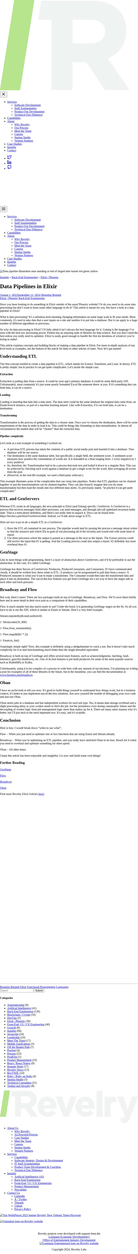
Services (12, 101)
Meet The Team (16, 1040)
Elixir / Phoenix (49, 277)
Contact (11, 150)
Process (11, 1053)
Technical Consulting (19, 1082)
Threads (19, 1202)
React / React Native (19, 1063)
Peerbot (11, 1050)
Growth (11, 1027)
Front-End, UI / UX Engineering (25, 1024)
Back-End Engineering (25, 277)
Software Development (27, 105)
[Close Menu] (3, 94)
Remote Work (15, 1066)
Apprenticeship (15, 1004)
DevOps (12, 1017)
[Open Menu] (3, 209)
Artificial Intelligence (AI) (29, 1176)
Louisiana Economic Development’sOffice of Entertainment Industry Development (69, 1238)
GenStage (5, 769)
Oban (3, 787)
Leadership (13, 1037)
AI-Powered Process (26, 1134)
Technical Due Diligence (28, 114)
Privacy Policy (22, 1209)
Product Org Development (29, 111)
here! (41, 793)
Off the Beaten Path (18, 1047)
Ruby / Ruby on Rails (19, 1076)
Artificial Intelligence (19, 1008)
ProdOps (12, 1056)
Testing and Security (18, 1085)
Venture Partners (23, 140)
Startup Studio (22, 137)
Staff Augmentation (25, 108)
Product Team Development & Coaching (37, 1166)
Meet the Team (22, 130)
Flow (3, 775)
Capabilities (13, 118)
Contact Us (13, 1192)
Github (18, 1205)
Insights (11, 147)
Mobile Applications (18, 1043)
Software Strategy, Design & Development (38, 1160)
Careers (18, 134)
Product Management (19, 1060)
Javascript (12, 1034)
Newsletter (20, 1189)
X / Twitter (20, 1199)
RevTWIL (13, 1073)
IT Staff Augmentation (27, 1163)
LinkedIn (19, 1196)
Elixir (23, 986)
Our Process (21, 127)
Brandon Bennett (51, 294)
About (10, 121)
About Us (12, 1128)
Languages (62, 986)
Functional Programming (41, 986)
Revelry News (15, 1069)
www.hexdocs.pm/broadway (16, 675)
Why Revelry (22, 124)
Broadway (6, 781)
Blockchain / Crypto (18, 1014)
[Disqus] (69, 844)
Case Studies (14, 143)
